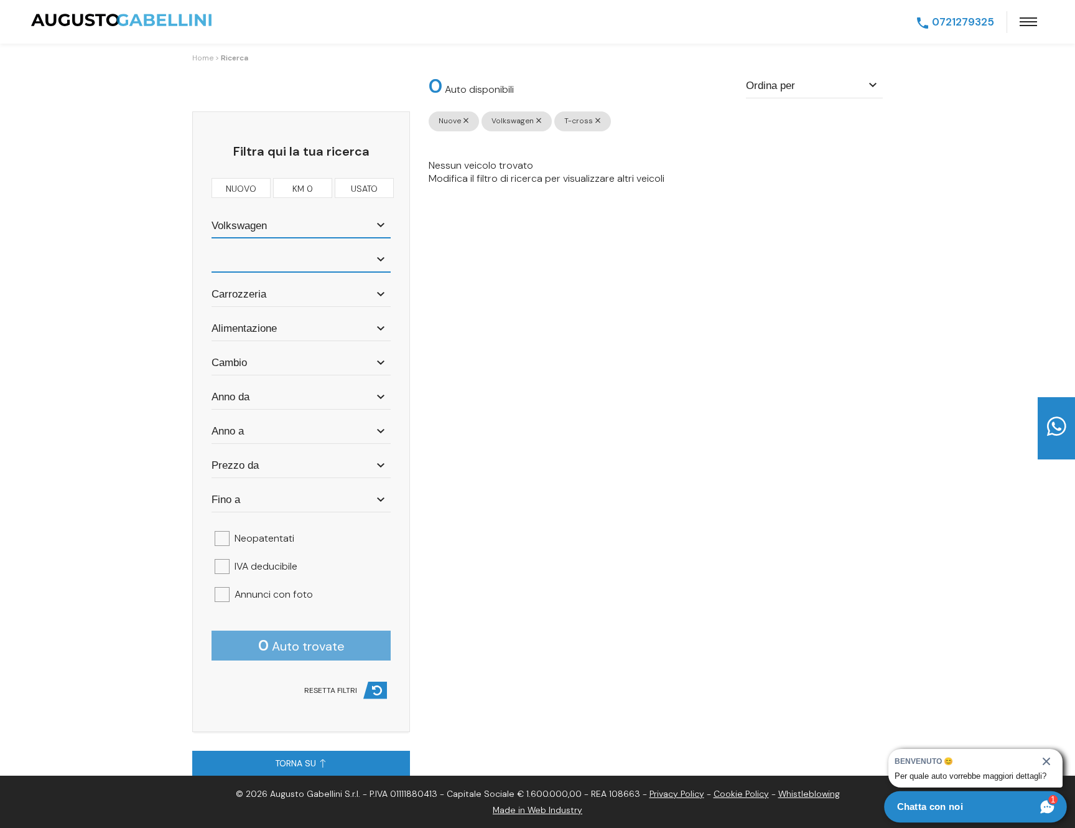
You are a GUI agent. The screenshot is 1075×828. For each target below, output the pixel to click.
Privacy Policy (676, 793)
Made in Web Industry (537, 810)
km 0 (302, 188)
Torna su (297, 763)
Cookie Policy (741, 793)
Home (202, 58)
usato (364, 188)
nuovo (241, 188)
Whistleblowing (809, 793)
